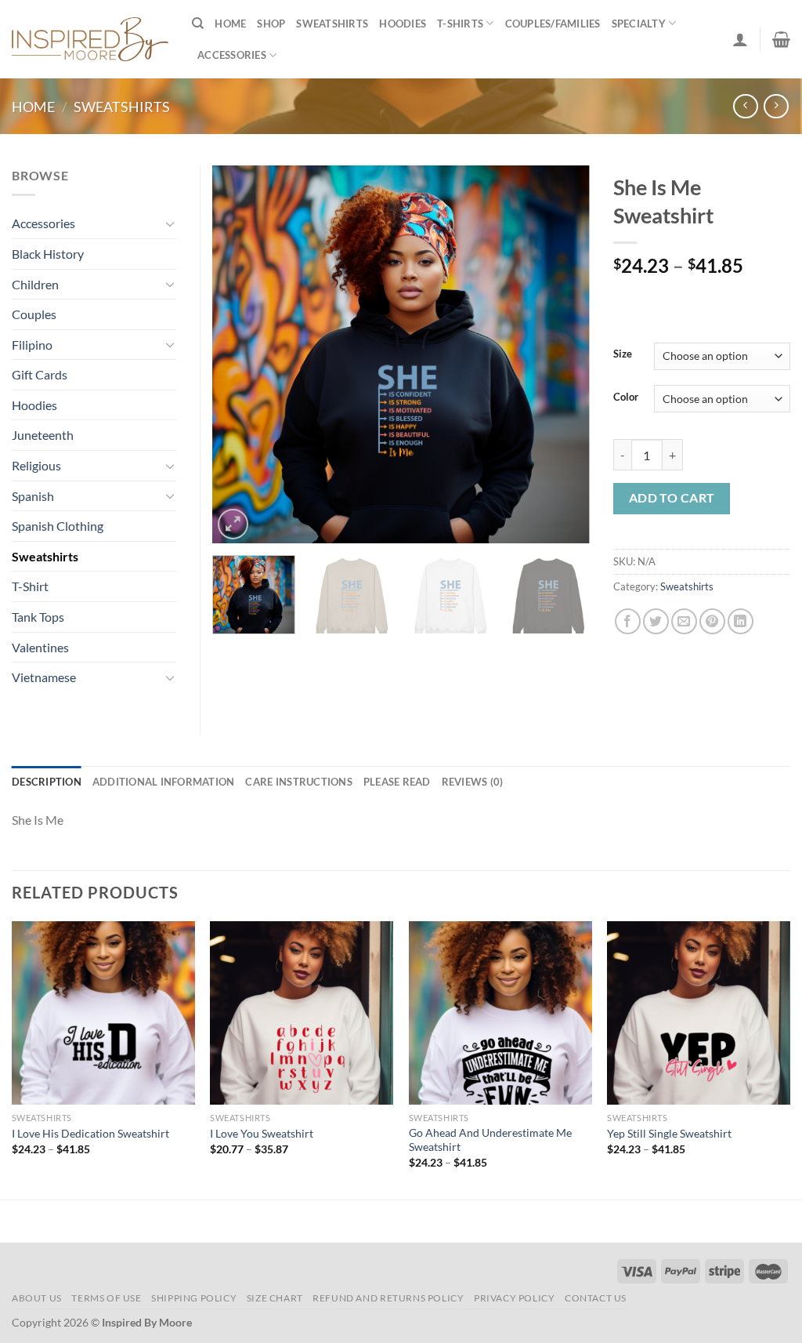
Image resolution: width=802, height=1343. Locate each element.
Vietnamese (44, 677)
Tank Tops (38, 616)
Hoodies (402, 23)
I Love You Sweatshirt (261, 1133)
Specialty (639, 23)
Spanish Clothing (57, 525)
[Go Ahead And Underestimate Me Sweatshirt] (500, 1013)
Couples (34, 314)
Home (230, 23)
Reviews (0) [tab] (473, 781)
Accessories (231, 55)
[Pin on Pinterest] (712, 621)
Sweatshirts (332, 23)
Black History (48, 253)
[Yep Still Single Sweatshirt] (698, 1013)
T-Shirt (30, 586)
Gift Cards (39, 374)
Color (625, 397)
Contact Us (596, 1298)
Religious (36, 465)
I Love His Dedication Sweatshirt (90, 1133)
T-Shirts (460, 23)
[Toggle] (170, 223)
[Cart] (781, 39)
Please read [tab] (397, 781)
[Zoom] (233, 524)
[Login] (740, 39)
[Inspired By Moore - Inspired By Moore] (90, 38)
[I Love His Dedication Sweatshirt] (103, 1013)
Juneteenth (43, 434)
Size (622, 354)
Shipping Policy (194, 1298)
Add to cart (672, 498)
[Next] (562, 354)
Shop (271, 23)
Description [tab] (46, 781)
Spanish (33, 495)
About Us (37, 1298)
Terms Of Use (106, 1298)
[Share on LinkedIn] (740, 621)
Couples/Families (553, 23)
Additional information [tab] (163, 781)
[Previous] (240, 354)
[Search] (198, 23)
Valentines (40, 647)
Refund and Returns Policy (388, 1298)
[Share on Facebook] (628, 621)
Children (35, 284)
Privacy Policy (514, 1298)
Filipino (32, 344)
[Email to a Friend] (684, 621)
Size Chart (275, 1298)
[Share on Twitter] (656, 621)
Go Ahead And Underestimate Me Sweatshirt (490, 1140)
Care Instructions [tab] (298, 781)
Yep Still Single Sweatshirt (669, 1133)
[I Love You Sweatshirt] (301, 1013)
